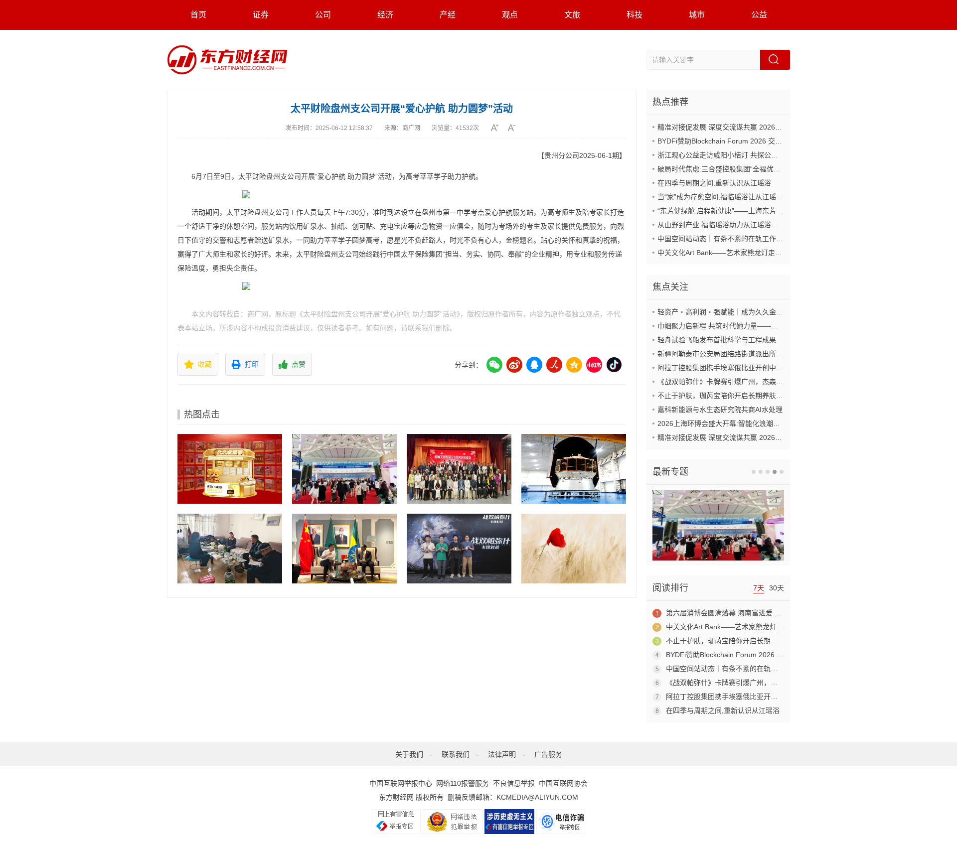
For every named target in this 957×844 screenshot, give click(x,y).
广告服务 (548, 754)
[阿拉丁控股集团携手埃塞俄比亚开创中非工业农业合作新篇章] (344, 548)
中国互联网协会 (563, 783)
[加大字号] (498, 128)
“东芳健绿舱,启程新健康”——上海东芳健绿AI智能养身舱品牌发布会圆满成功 (775, 211)
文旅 (572, 14)
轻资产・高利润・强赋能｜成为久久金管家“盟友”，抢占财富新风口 (761, 312)
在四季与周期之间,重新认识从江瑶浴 (714, 183)
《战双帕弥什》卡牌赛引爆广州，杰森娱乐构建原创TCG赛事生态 (759, 382)
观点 (510, 14)
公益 (759, 14)
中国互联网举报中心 (400, 783)
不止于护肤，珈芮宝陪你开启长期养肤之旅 (723, 396)
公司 (323, 14)
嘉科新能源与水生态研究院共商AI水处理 (720, 410)
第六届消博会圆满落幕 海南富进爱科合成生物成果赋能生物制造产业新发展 (782, 613)
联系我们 (456, 754)
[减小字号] (515, 128)
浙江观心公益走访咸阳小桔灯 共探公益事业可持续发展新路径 (752, 155)
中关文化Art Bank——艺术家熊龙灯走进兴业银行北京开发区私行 (758, 253)
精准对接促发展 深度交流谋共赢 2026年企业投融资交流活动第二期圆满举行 (775, 127)
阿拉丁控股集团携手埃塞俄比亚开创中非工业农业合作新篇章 (751, 368)
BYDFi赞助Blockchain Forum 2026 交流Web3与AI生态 (742, 141)
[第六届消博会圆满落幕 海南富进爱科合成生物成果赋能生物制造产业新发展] (344, 469)
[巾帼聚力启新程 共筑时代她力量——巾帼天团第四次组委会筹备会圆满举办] (459, 469)
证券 (261, 14)
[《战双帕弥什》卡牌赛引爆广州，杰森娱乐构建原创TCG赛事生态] (459, 548)
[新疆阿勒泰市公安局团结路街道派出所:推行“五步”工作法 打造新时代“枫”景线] (229, 548)
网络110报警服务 (462, 783)
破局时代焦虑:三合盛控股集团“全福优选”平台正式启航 (741, 169)
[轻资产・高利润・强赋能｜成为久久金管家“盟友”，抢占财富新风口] (229, 469)
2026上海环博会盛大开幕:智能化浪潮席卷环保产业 (736, 423)
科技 (634, 14)
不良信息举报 (514, 783)
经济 (385, 14)
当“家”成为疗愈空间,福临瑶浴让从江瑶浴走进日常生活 (741, 197)
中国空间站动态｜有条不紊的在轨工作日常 (723, 239)
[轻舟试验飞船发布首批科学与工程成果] (573, 469)
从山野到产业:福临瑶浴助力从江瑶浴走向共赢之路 (735, 225)
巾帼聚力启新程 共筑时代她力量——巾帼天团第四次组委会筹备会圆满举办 (773, 326)
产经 (448, 14)
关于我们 (409, 754)
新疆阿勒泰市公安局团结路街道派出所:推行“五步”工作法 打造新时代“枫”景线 (776, 354)
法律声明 (502, 754)
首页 (198, 14)
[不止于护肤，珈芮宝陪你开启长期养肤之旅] (573, 548)
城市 (697, 14)
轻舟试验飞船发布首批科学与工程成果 (716, 340)
